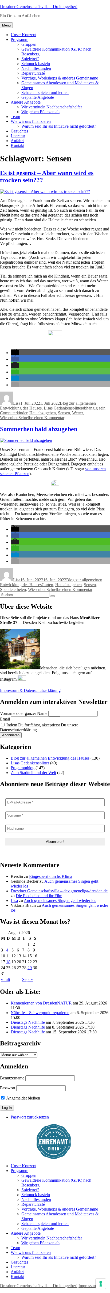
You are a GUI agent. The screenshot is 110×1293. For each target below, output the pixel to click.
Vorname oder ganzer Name (23, 713)
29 (30, 967)
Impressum (87, 1285)
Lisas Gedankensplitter (63, 408)
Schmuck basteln (35, 63)
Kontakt (17, 145)
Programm (19, 39)
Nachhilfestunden (36, 68)
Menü (6, 25)
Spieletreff (30, 58)
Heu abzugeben (42, 413)
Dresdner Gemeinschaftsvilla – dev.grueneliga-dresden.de (59, 891)
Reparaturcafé (33, 73)
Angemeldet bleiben (22, 1098)
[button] (15, 352)
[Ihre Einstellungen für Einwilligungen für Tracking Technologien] (101, 1284)
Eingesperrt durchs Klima (50, 876)
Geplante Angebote (37, 97)
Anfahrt (17, 140)
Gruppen (28, 44)
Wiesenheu (9, 417)
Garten (47, 584)
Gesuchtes (19, 131)
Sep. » (27, 979)
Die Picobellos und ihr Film (39, 895)
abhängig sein (93, 408)
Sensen (64, 413)
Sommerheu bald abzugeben (38, 429)
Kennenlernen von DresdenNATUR (41, 1003)
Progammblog (22, 767)
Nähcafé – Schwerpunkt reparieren (40, 1012)
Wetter (77, 413)
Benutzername (12, 1078)
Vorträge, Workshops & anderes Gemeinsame (59, 78)
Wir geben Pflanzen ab (40, 111)
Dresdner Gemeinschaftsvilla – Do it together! (38, 6)
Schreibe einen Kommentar (41, 417)
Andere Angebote (26, 102)
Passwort (7, 1088)
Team (15, 116)
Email (5, 719)
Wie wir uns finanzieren (31, 121)
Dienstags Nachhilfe (28, 1022)
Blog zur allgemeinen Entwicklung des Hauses (50, 758)
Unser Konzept (23, 34)
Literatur (18, 136)
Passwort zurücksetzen (30, 1117)
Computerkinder (13, 413)
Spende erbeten (13, 589)
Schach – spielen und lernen (45, 92)
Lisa (16, 403)
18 (8, 962)
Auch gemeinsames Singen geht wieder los (60, 900)
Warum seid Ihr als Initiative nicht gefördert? (58, 126)
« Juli (5, 979)
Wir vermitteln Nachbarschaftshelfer (51, 107)
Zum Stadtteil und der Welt (33, 772)
